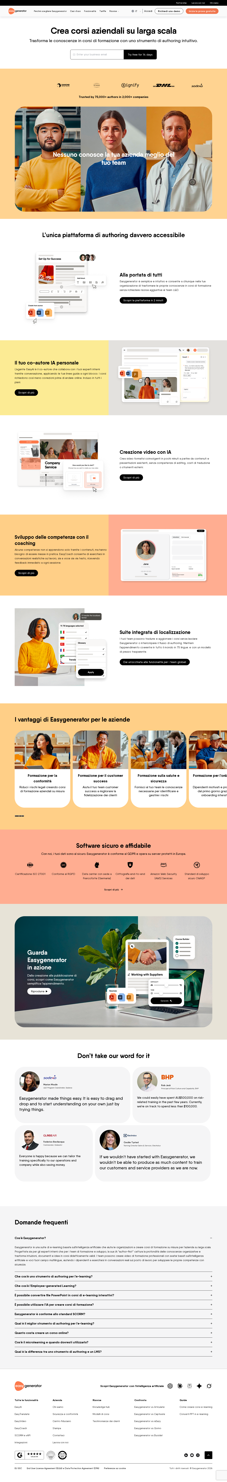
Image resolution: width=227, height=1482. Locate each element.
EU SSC (18, 1468)
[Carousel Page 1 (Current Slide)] (17, 816)
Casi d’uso (75, 11)
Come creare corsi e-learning (196, 1406)
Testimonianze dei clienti (106, 1421)
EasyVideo (20, 1421)
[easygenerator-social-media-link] (186, 1455)
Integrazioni (21, 1442)
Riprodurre (37, 991)
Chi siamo (214, 3)
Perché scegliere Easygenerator (50, 11)
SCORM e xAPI (22, 1435)
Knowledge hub (101, 1406)
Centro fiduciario (62, 1421)
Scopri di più (26, 392)
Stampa (57, 1428)
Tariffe (102, 11)
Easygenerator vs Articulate (149, 1406)
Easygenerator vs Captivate (149, 1414)
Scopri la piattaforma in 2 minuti (143, 300)
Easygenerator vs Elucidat (148, 1435)
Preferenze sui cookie (115, 1468)
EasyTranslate (22, 1414)
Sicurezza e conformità (65, 1414)
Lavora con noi (60, 1442)
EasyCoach (21, 1428)
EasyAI (18, 1406)
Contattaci (58, 1435)
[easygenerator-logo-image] (17, 10)
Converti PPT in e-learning (194, 1414)
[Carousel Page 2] (20, 816)
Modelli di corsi (101, 1414)
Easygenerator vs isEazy (147, 1421)
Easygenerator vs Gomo (147, 1428)
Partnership (181, 3)
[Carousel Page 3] (22, 816)
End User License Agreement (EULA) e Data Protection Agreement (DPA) (63, 1468)
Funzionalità (90, 11)
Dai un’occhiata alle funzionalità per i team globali (154, 662)
